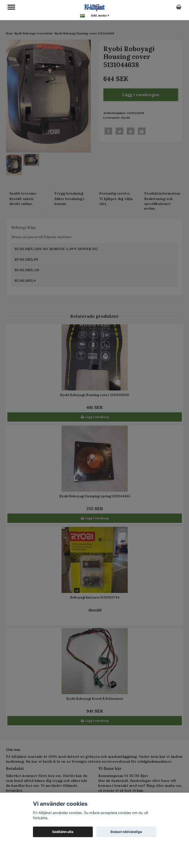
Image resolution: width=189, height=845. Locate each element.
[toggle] (11, 7)
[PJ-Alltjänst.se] (94, 7)
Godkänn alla (62, 832)
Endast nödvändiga (126, 832)
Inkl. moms (100, 15)
